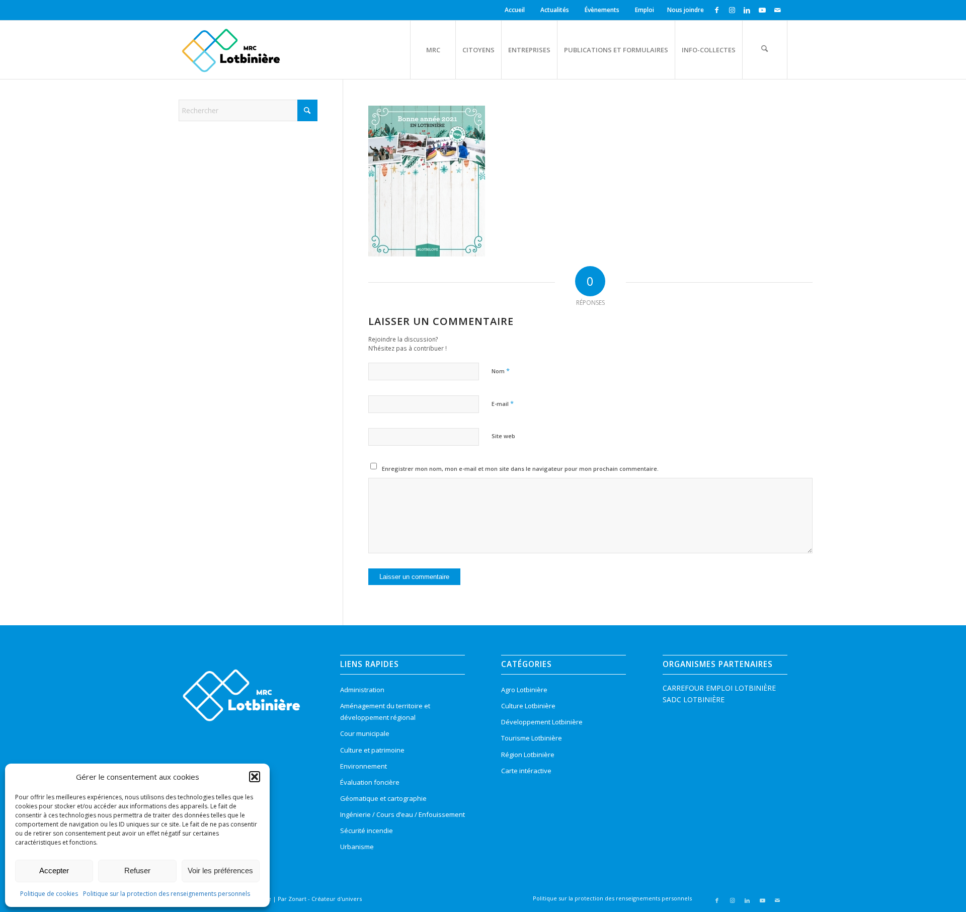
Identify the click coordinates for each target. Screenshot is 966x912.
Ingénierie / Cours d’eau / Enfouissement (402, 814)
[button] (255, 777)
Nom (501, 370)
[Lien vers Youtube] (762, 10)
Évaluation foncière (369, 782)
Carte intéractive (526, 770)
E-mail (503, 403)
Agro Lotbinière (524, 689)
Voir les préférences (220, 870)
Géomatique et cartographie (383, 798)
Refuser (137, 870)
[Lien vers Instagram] (732, 10)
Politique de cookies (49, 893)
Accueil (515, 10)
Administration (362, 689)
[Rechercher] (764, 50)
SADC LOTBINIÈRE (694, 699)
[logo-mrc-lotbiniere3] (231, 50)
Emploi (644, 10)
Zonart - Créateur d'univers (325, 898)
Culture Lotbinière (528, 705)
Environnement (363, 766)
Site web (503, 436)
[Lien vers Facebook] (716, 10)
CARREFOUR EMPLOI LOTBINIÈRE (719, 688)
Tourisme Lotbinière (531, 737)
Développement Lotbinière (542, 721)
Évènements (602, 10)
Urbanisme (357, 846)
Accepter (54, 870)
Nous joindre (685, 10)
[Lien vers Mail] (777, 10)
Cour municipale (364, 733)
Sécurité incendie (366, 830)
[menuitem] (516, 10)
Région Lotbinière (527, 754)
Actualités (554, 10)
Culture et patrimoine (372, 750)
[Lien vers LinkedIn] (747, 10)
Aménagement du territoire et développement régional (385, 711)
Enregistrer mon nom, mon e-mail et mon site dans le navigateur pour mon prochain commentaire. (520, 468)
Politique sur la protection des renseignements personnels (166, 893)
